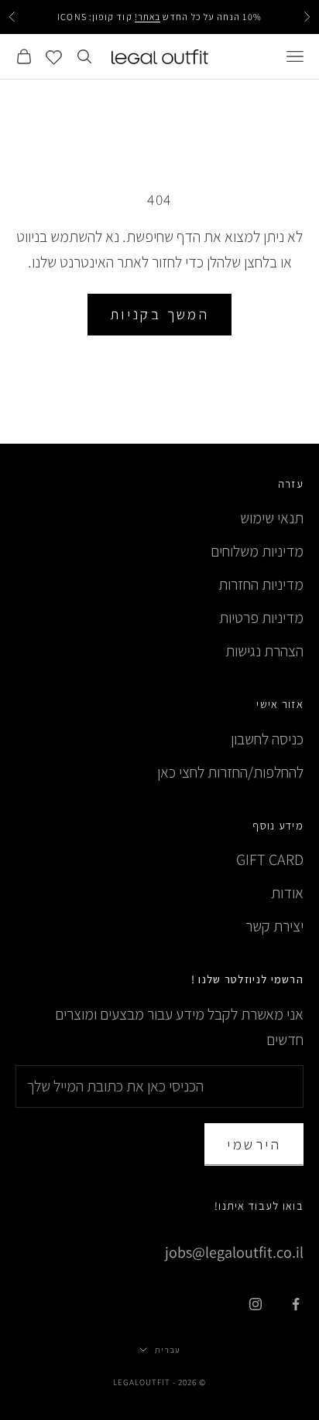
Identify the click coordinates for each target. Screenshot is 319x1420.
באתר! (147, 16)
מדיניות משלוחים (257, 551)
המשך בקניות (160, 314)
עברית (167, 1349)
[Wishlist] (53, 56)
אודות (287, 893)
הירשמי (254, 1144)
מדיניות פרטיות (261, 618)
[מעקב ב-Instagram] (255, 1304)
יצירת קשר (274, 926)
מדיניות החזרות (261, 584)
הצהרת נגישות (264, 651)
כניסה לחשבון (267, 739)
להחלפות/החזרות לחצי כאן (230, 772)
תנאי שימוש (272, 518)
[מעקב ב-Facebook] (296, 1304)
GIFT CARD (270, 860)
